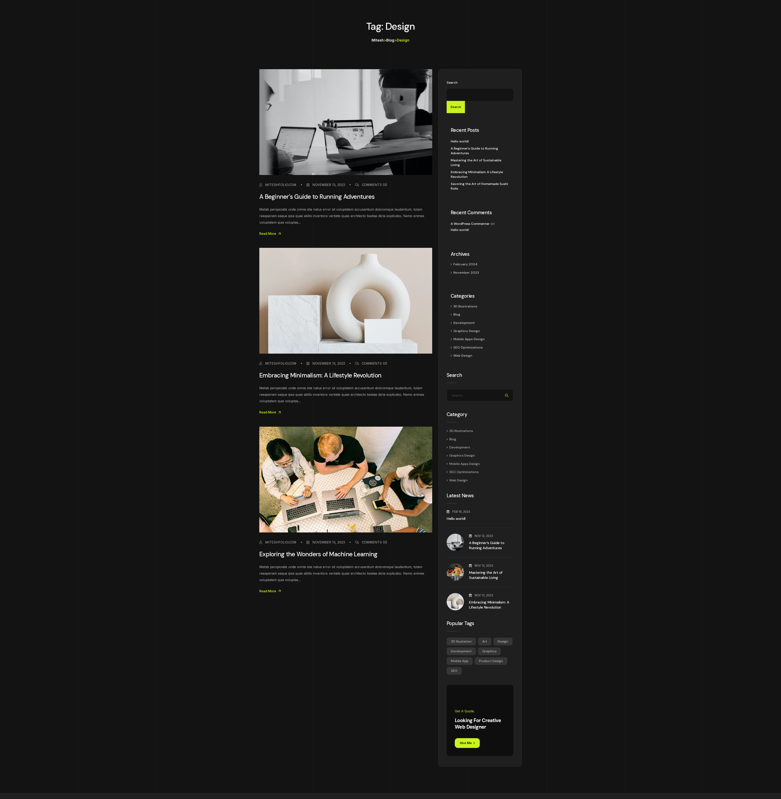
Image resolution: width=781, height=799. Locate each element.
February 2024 (465, 264)
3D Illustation (461, 641)
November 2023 (466, 272)
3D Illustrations (465, 306)
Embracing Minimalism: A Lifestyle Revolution (320, 375)
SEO (454, 671)
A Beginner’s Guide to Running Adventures (317, 197)
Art (484, 641)
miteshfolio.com (280, 184)
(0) (374, 184)
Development (464, 323)
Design (503, 641)
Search (452, 82)
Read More (267, 234)
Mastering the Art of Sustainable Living (476, 162)
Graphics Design (466, 331)
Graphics (489, 651)
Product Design (491, 661)
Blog (456, 314)
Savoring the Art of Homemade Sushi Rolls (479, 186)
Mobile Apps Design (469, 339)
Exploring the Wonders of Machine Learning (318, 554)
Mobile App (459, 661)
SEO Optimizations (468, 347)
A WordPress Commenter (470, 224)
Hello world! (460, 141)
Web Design (462, 355)
